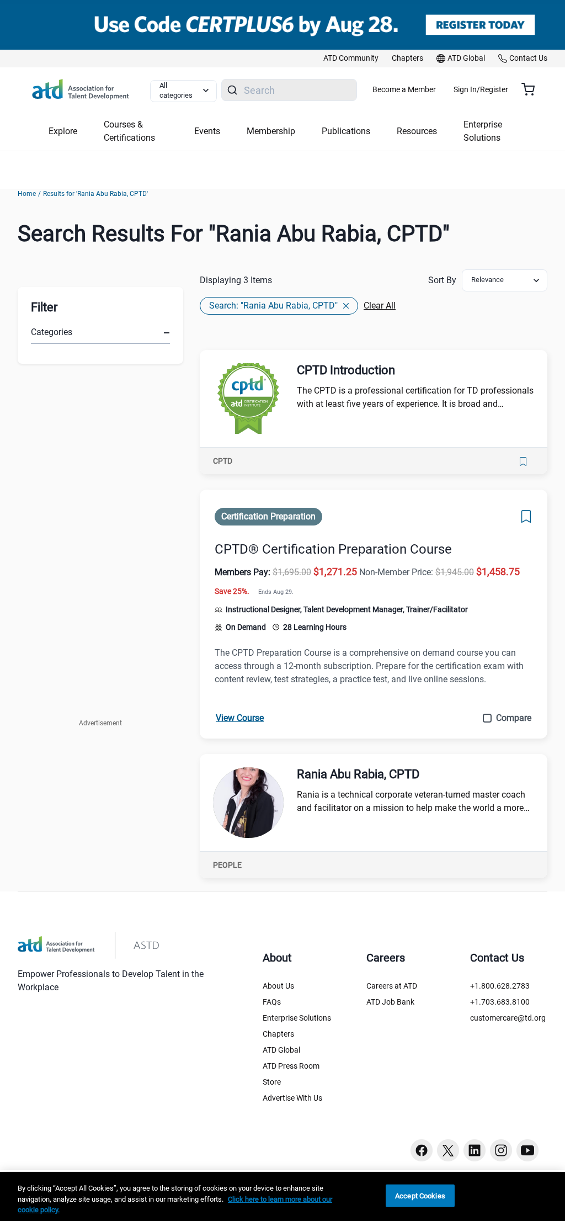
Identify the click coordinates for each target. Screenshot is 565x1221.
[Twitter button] (448, 1150)
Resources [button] (417, 131)
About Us (278, 985)
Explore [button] (63, 131)
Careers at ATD (391, 985)
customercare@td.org (508, 1017)
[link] (351, 58)
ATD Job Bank (390, 1001)
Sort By (442, 280)
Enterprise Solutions (297, 1017)
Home (27, 194)
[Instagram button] (501, 1150)
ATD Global (281, 1049)
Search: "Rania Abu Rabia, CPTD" (273, 305)
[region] (282, 1196)
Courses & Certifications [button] (129, 131)
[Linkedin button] (474, 1150)
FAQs (272, 1001)
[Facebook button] (422, 1150)
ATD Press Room (291, 1065)
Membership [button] (271, 131)
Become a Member (404, 89)
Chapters (278, 1033)
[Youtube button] (527, 1150)
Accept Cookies (420, 1195)
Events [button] (207, 131)
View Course (240, 718)
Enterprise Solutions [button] (482, 131)
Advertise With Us (292, 1097)
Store (272, 1081)
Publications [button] (346, 131)
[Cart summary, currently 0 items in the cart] (532, 89)
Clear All (380, 305)
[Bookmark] (523, 461)
